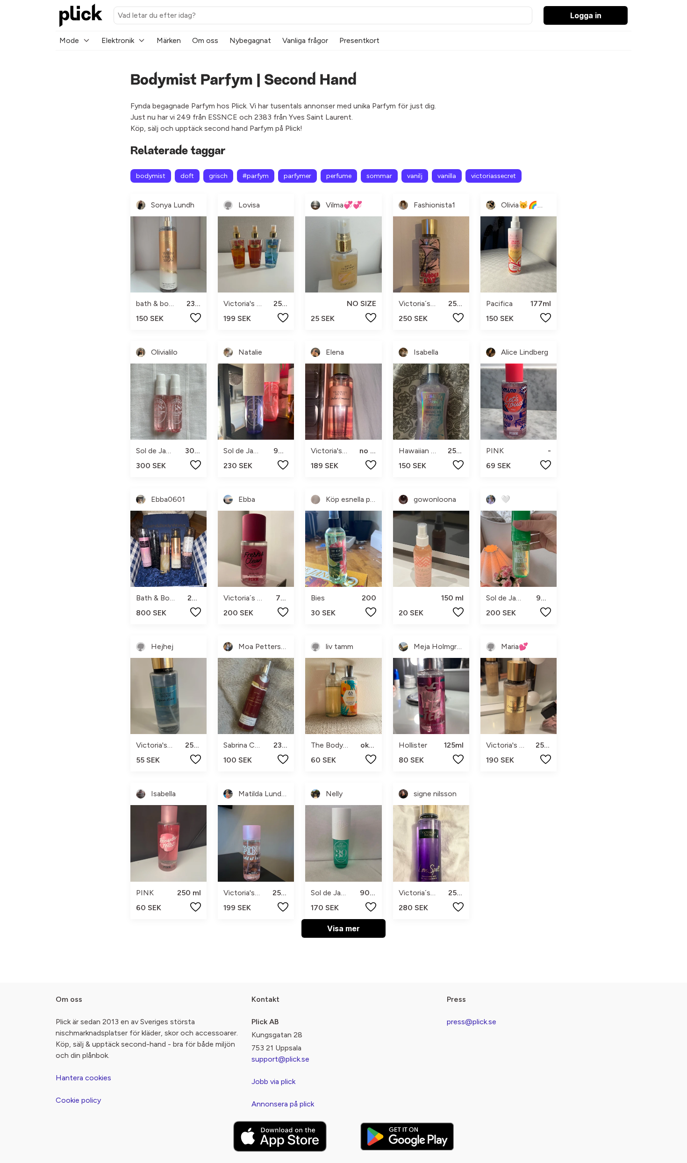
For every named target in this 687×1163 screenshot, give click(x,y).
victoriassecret (493, 176)
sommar (379, 176)
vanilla (446, 176)
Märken (169, 40)
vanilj (414, 176)
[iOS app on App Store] (280, 1136)
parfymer (297, 176)
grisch (218, 176)
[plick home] (80, 15)
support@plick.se (280, 1059)
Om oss (205, 40)
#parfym (256, 176)
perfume (338, 176)
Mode (69, 40)
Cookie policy (78, 1100)
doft (187, 176)
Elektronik (117, 40)
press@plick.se (471, 1021)
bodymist (150, 176)
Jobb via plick (273, 1081)
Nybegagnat (250, 40)
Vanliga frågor (305, 40)
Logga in (585, 15)
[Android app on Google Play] (407, 1136)
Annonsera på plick (282, 1103)
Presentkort (359, 40)
